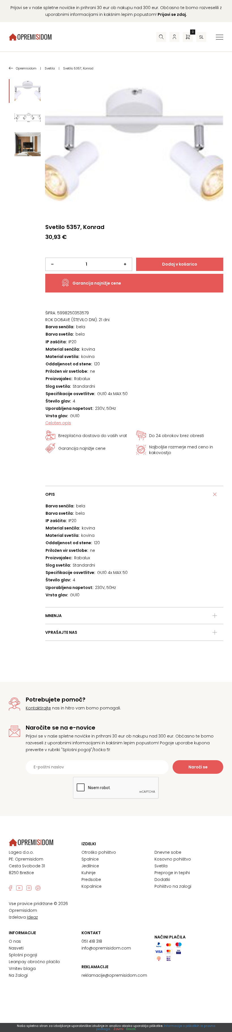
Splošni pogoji (23, 955)
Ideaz (32, 917)
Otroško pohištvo (98, 852)
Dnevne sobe (167, 852)
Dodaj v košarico (179, 264)
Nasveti (16, 948)
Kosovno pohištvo (172, 859)
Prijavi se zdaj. (172, 14)
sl (201, 37)
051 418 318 (91, 941)
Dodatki (162, 879)
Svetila (160, 866)
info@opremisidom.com (106, 948)
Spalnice (90, 859)
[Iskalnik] (161, 37)
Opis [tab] (50, 494)
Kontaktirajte (38, 708)
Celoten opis (58, 423)
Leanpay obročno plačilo (34, 962)
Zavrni (118, 1029)
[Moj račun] (174, 37)
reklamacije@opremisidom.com (114, 975)
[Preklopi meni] (219, 37)
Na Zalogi (18, 975)
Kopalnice (91, 886)
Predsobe (91, 879)
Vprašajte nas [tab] (61, 632)
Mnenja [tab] (53, 615)
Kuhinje (88, 873)
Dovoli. (131, 1029)
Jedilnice (90, 866)
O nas (15, 941)
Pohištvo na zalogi (172, 886)
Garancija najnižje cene (96, 283)
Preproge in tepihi (172, 873)
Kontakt (91, 933)
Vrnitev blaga (22, 968)
